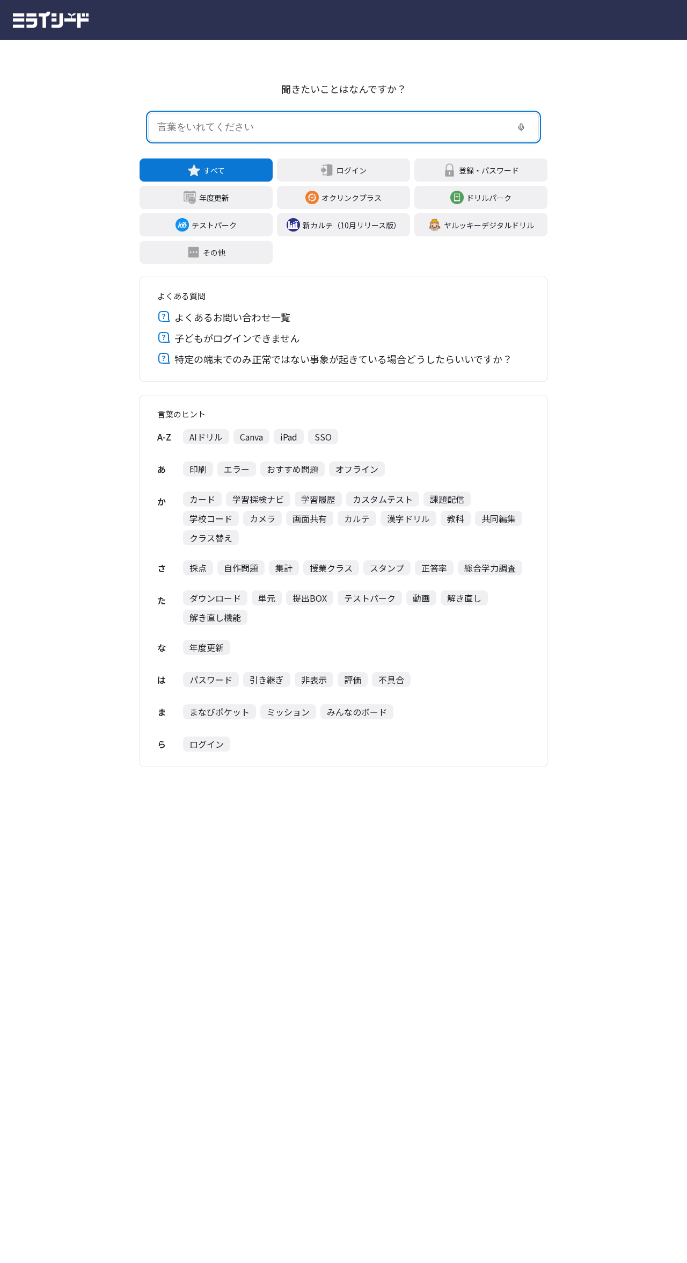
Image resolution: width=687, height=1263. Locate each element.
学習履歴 (318, 499)
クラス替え (210, 537)
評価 (352, 679)
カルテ (357, 518)
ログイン (352, 170)
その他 (214, 252)
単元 (266, 597)
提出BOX (310, 597)
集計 (284, 567)
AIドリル (206, 436)
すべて (214, 170)
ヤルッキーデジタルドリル (489, 225)
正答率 (434, 567)
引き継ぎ (267, 679)
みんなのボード (357, 711)
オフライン (356, 469)
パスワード (210, 679)
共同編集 (498, 518)
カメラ (262, 518)
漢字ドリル (408, 518)
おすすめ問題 (292, 469)
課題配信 (447, 499)
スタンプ (387, 567)
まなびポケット (219, 711)
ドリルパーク (488, 197)
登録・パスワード (489, 170)
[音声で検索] (521, 127)
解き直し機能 (215, 617)
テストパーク (214, 225)
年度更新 (214, 197)
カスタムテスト (383, 499)
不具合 (391, 679)
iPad (288, 436)
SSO (323, 436)
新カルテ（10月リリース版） (352, 225)
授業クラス (331, 567)
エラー (237, 469)
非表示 (314, 679)
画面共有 (310, 518)
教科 (455, 518)
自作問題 (241, 567)
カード (202, 499)
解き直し (464, 597)
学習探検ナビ (258, 499)
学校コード (210, 518)
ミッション (288, 711)
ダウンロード (215, 597)
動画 (421, 597)
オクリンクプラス (351, 197)
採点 (198, 567)
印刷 (198, 469)
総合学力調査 (490, 567)
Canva (251, 436)
